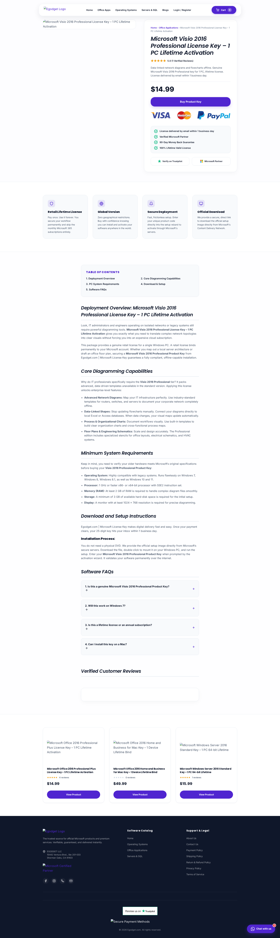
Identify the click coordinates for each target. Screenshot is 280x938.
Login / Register (182, 10)
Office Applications (168, 27)
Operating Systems (126, 10)
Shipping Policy (194, 856)
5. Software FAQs (96, 289)
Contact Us (192, 844)
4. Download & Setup (153, 284)
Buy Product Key (190, 101)
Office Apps (104, 10)
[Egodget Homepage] (55, 10)
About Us (191, 838)
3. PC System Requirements (102, 284)
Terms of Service (195, 874)
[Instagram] (54, 881)
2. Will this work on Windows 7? (105, 605)
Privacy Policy (193, 868)
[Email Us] (71, 881)
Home (89, 10)
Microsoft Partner (213, 161)
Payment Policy (194, 850)
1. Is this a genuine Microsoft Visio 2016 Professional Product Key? (127, 586)
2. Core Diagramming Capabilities (160, 278)
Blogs (165, 10)
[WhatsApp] (62, 881)
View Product (73, 794)
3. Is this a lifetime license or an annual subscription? (118, 625)
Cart (225, 10)
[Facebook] (46, 881)
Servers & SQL (150, 10)
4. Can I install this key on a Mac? (106, 644)
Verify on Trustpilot (172, 161)
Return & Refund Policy (198, 862)
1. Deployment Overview (100, 278)
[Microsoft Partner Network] (58, 868)
